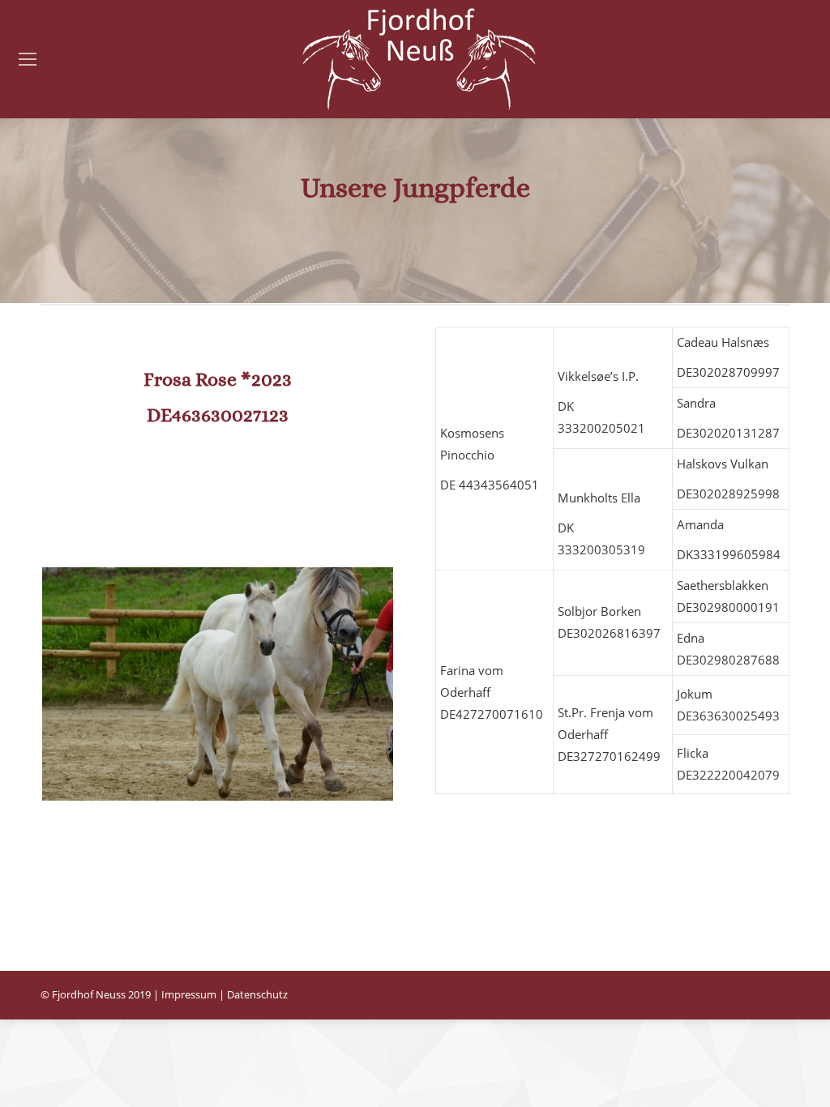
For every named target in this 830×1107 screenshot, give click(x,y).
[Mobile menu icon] (27, 59)
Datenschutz (257, 994)
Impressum (188, 994)
